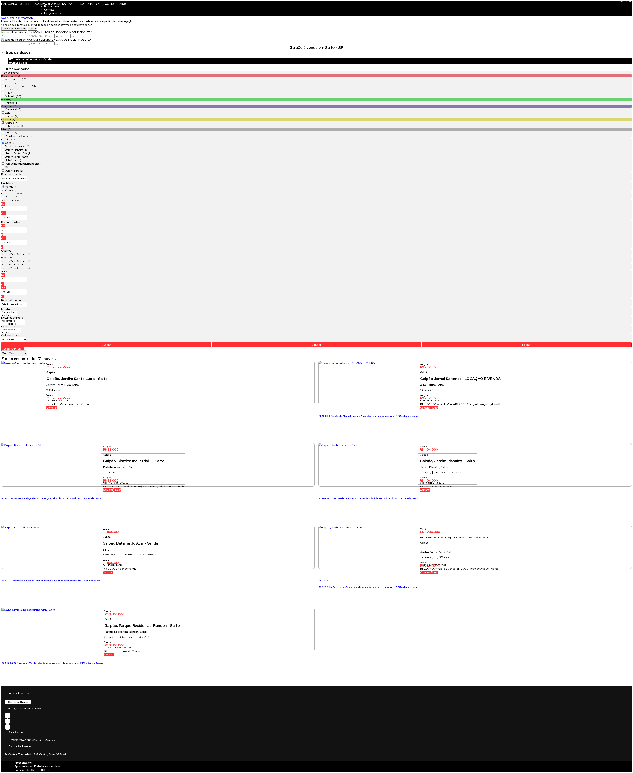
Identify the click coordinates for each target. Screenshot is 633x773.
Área (4, 271)
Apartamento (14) (15, 79)
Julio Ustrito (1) (14, 160)
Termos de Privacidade (14, 28)
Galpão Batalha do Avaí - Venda (130, 543)
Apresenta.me (23, 762)
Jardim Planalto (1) (16, 150)
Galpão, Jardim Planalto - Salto (447, 460)
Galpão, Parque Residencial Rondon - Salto (142, 625)
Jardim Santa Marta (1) (18, 156)
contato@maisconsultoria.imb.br (23, 708)
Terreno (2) (11, 116)
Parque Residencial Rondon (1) (23, 163)
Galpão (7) (11, 122)
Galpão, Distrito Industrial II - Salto (133, 460)
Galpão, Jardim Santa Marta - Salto (451, 547)
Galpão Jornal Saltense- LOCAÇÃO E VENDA (460, 378)
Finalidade (7, 183)
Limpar (316, 345)
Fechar (526, 345)
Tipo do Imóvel (10, 72)
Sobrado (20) (13, 96)
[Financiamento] (11, 329)
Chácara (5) (12, 89)
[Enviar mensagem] (72, 36)
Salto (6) (10, 143)
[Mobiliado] (9, 315)
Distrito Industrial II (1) (17, 146)
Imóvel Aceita (9, 326)
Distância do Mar (11, 222)
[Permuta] (11, 332)
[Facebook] (7, 715)
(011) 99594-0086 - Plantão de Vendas (32, 740)
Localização (8, 139)
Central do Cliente (18, 701)
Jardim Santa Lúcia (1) (18, 153)
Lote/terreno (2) (15, 126)
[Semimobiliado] (9, 312)
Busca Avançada (13, 348)
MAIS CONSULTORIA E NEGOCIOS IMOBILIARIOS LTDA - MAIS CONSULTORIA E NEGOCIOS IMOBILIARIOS (63, 4)
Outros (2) (11, 132)
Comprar (51, 407)
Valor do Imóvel (10, 200)
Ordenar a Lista (10, 335)
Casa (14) (10, 82)
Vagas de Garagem (12, 264)
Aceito (32, 28)
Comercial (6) (13, 109)
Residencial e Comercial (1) (20, 136)
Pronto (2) (11, 197)
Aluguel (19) (12, 190)
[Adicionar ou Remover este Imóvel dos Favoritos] (3, 408)
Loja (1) (9, 112)
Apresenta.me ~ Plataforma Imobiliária (37, 766)
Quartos (6, 250)
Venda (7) (11, 186)
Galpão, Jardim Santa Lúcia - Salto (77, 378)
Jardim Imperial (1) (15, 170)
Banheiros (7, 257)
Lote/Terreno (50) (16, 93)
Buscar (106, 345)
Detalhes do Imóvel (12, 317)
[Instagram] (7, 727)
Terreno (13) (12, 103)
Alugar (434, 407)
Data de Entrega (11, 300)
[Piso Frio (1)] (13, 323)
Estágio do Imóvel (11, 193)
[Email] (7, 721)
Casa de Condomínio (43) (20, 86)
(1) (6, 167)
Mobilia (5, 309)
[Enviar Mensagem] (56, 44)
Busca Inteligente (11, 174)
